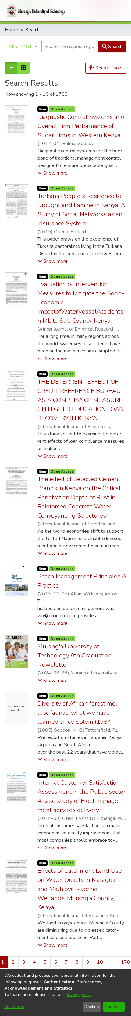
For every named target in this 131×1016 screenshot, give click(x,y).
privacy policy (78, 994)
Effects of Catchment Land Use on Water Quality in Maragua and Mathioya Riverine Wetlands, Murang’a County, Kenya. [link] (79, 889)
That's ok (113, 1007)
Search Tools (108, 67)
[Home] (35, 11)
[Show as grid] (23, 68)
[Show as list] (11, 68)
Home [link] (11, 29)
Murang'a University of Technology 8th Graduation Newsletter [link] (74, 655)
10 (100, 962)
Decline (91, 1007)
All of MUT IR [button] (23, 46)
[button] (52, 173)
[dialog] (65, 992)
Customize (14, 1007)
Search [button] (114, 46)
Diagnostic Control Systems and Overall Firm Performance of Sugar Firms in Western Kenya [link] (81, 126)
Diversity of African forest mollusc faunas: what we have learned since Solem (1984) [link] (78, 712)
